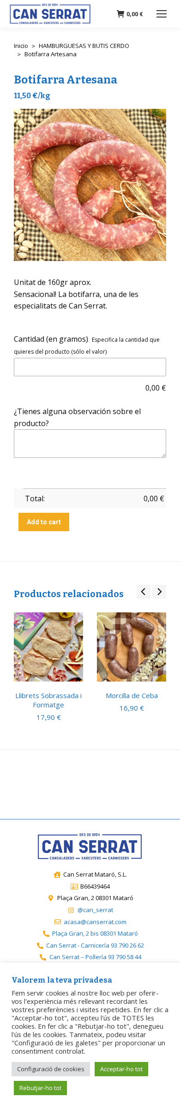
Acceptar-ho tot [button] (121, 1069)
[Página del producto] (48, 647)
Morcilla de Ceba (132, 695)
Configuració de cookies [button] (50, 1069)
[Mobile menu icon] (161, 14)
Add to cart (44, 522)
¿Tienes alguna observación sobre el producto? (77, 417)
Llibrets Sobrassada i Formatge (48, 700)
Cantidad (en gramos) (51, 339)
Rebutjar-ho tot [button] (40, 1088)
